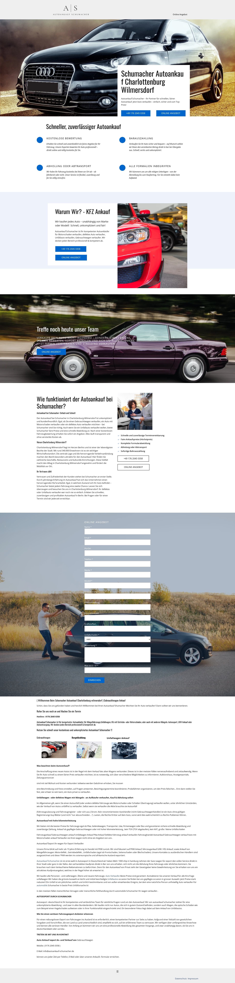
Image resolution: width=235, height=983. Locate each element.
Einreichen (94, 680)
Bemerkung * (90, 645)
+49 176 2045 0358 (135, 113)
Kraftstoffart (90, 624)
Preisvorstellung (92, 602)
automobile (42, 885)
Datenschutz (181, 978)
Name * (88, 527)
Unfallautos (112, 879)
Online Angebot (180, 14)
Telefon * (88, 559)
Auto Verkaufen (113, 876)
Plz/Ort (87, 548)
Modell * (88, 581)
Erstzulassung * (91, 591)
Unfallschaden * (91, 635)
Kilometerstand (91, 613)
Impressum (192, 978)
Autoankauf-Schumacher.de (49, 861)
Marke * (88, 570)
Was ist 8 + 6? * (91, 665)
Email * (87, 537)
